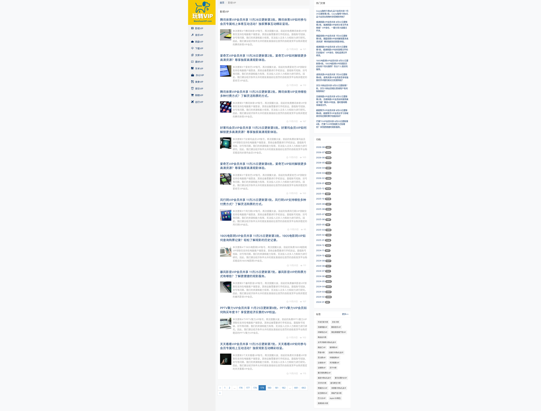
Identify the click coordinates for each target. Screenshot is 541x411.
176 (241, 387)
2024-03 (320, 292)
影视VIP (198, 28)
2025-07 (320, 214)
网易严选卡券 (336, 393)
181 (276, 387)
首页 (222, 2)
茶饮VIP (198, 88)
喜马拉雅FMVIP (341, 378)
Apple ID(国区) (335, 398)
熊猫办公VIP (322, 388)
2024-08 (320, 266)
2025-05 (320, 224)
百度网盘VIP (322, 327)
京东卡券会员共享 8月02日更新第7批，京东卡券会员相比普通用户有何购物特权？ (332, 88)
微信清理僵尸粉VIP (338, 332)
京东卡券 (335, 322)
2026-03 (320, 173)
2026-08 (320, 147)
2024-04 (320, 286)
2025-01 (320, 240)
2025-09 (320, 204)
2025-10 (320, 199)
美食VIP (198, 81)
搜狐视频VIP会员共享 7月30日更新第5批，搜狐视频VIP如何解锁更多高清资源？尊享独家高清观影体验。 (332, 39)
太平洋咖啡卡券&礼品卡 (327, 342)
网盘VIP (198, 41)
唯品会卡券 (322, 337)
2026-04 (320, 168)
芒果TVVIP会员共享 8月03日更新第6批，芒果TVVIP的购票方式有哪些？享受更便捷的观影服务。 (332, 124)
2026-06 (320, 157)
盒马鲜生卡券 (335, 383)
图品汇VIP (322, 347)
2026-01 (320, 183)
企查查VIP (322, 363)
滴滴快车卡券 (323, 403)
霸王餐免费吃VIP (324, 373)
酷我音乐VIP (336, 327)
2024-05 (320, 281)
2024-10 (320, 255)
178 (255, 387)
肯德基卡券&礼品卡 (338, 388)
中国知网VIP (334, 358)
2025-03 (320, 230)
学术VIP (198, 68)
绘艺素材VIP (322, 393)
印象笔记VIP (322, 332)
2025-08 (320, 209)
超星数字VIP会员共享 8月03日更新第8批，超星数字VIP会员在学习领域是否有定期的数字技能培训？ (332, 113)
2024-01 (320, 302)
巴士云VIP (322, 398)
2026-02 (320, 178)
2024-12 (320, 245)
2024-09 (320, 260)
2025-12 (320, 188)
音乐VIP (198, 35)
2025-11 (320, 193)
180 (269, 387)
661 (296, 387)
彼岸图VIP (333, 347)
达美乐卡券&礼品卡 (336, 352)
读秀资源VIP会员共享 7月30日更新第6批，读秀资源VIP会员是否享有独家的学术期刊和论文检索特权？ (332, 77)
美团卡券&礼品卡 (324, 378)
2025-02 (320, 235)
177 (248, 387)
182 (284, 387)
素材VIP (198, 61)
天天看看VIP (334, 363)
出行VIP (198, 102)
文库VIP (198, 55)
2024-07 (320, 271)
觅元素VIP (322, 358)
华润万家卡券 (323, 322)
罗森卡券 (321, 352)
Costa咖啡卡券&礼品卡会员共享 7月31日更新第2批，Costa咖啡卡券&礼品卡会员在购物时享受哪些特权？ (332, 14)
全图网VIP (322, 368)
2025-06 (320, 219)
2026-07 (320, 152)
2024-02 (320, 297)
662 (304, 387)
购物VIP (198, 95)
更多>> (345, 314)
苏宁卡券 (333, 368)
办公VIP (199, 75)
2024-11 (320, 250)
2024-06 (320, 276)
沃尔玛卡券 (322, 383)
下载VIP (198, 48)
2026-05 (320, 162)
